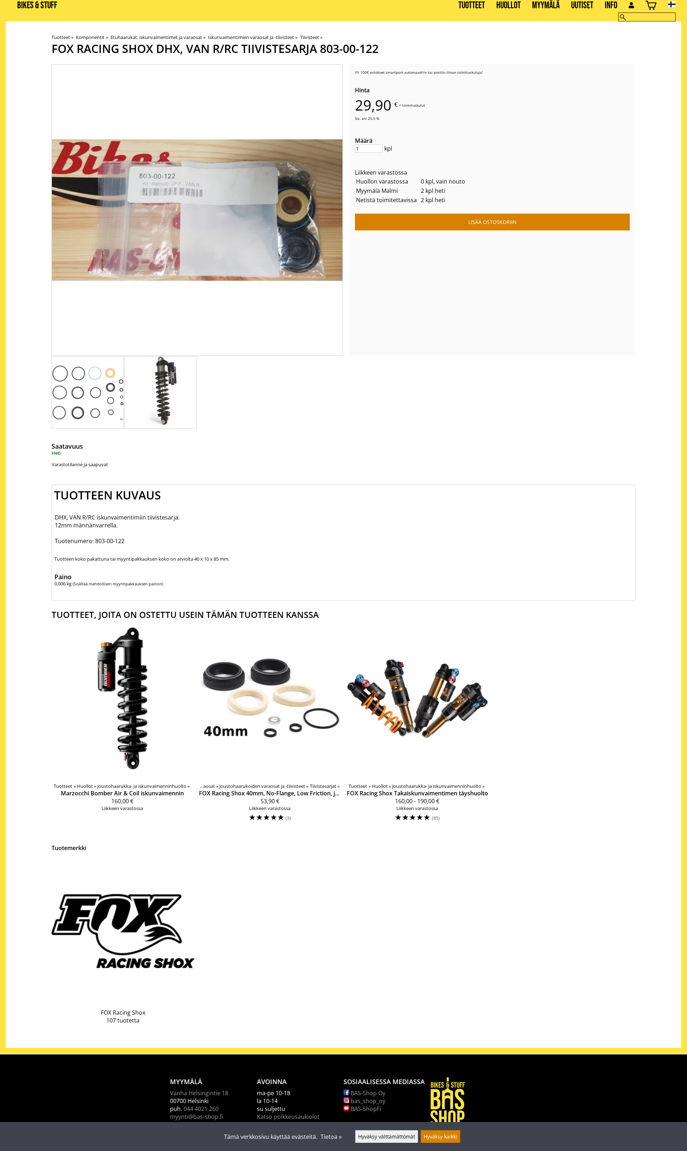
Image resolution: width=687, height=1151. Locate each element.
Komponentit (92, 37)
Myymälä (546, 5)
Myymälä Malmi (377, 191)
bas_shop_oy (367, 1101)
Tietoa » (331, 1137)
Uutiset (582, 5)
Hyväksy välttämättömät (386, 1136)
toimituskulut (413, 105)
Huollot (508, 5)
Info (611, 5)
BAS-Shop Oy (367, 1093)
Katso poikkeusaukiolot (288, 1117)
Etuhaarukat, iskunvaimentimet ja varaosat (158, 37)
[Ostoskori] (651, 6)
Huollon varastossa (382, 181)
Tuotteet (471, 5)
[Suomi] (677, 4)
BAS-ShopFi (365, 1109)
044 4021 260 (201, 1109)
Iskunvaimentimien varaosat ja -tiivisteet (252, 37)
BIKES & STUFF (37, 5)
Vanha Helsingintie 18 (199, 1093)
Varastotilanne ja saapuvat (80, 464)
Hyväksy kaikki (440, 1136)
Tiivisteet (311, 37)
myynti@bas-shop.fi (196, 1117)
